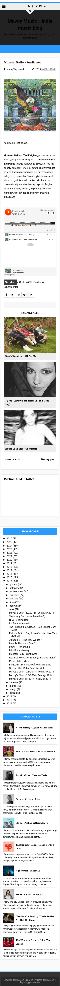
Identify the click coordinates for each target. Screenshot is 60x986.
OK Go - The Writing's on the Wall (26, 668)
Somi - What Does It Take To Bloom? (35, 751)
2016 (10, 573)
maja (12, 609)
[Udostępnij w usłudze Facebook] (51, 69)
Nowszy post (12, 459)
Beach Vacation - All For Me (20, 356)
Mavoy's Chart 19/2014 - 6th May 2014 (30, 678)
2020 (10, 559)
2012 (10, 700)
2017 (10, 570)
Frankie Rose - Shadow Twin (32, 775)
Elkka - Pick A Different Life (32, 822)
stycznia (14, 692)
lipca (12, 602)
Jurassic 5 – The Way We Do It (25, 639)
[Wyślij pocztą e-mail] (42, 69)
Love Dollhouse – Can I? (22, 643)
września (15, 595)
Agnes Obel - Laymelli (28, 870)
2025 (10, 542)
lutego (13, 689)
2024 (10, 545)
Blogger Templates (14, 980)
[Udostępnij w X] (48, 69)
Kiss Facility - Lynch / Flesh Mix (34, 727)
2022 (10, 552)
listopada (15, 588)
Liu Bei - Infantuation (20, 623)
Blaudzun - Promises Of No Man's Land (30, 664)
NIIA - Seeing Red (18, 619)
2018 (10, 566)
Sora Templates (45, 980)
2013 (10, 696)
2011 (10, 703)
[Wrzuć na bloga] (45, 69)
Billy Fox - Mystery (19, 650)
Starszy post (47, 459)
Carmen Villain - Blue (28, 799)
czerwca (14, 605)
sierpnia (14, 598)
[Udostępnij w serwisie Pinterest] (54, 69)
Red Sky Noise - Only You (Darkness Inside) (32, 657)
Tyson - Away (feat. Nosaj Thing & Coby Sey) (27, 402)
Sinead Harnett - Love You (30, 894)
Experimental (11, 286)
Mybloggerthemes (30, 982)
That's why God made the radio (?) (27, 616)
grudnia (14, 584)
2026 (10, 538)
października (17, 591)
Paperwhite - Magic (19, 661)
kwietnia (14, 682)
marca (13, 685)
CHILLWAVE (25, 282)
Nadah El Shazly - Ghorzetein (21, 448)
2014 (10, 580)
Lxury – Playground (19, 646)
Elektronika (39, 282)
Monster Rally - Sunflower (23, 654)
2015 (10, 577)
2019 (10, 563)
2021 (10, 556)
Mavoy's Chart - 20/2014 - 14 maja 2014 (30, 675)
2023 (10, 549)
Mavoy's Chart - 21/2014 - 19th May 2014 (31, 671)
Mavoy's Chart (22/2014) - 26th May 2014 (31, 612)
